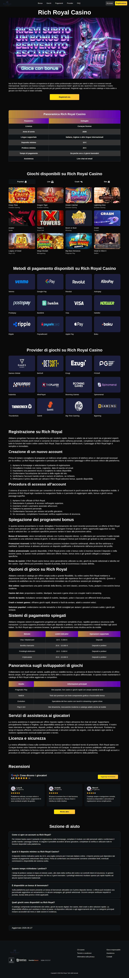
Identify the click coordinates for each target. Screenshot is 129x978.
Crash (77, 182)
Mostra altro (64, 812)
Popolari (20, 182)
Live (48, 182)
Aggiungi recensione (108, 777)
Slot (105, 182)
